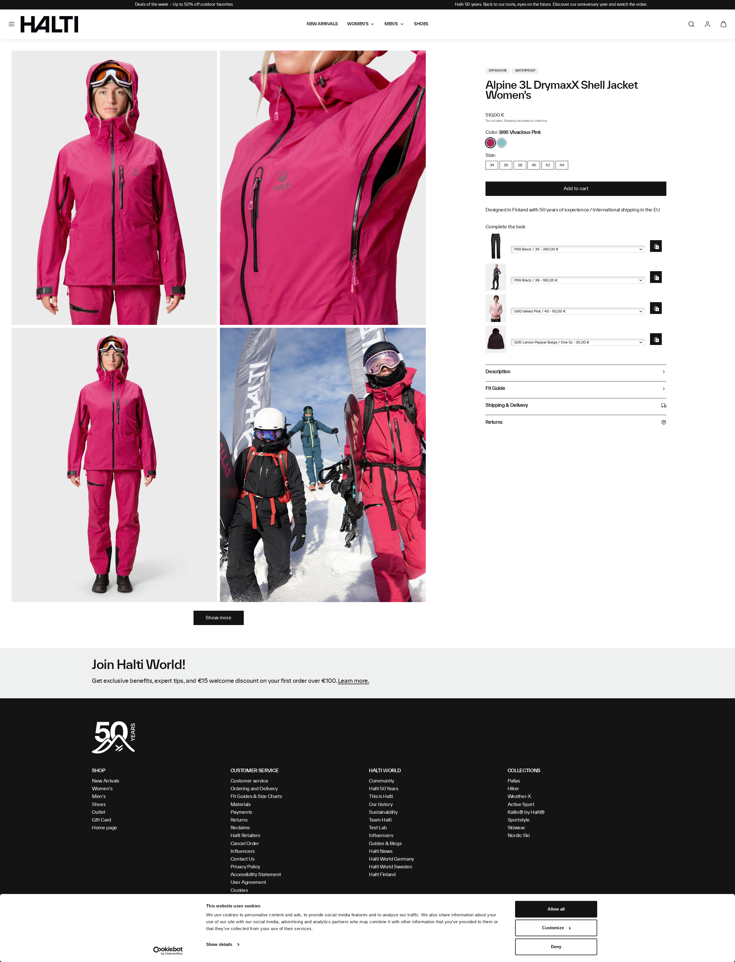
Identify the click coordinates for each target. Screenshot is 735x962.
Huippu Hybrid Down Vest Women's (547, 272)
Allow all (556, 909)
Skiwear (516, 828)
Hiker (513, 788)
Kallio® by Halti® (526, 812)
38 (520, 165)
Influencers (243, 851)
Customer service (249, 781)
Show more (218, 618)
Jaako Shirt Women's (532, 303)
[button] (11, 24)
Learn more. (353, 681)
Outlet (98, 812)
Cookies (239, 890)
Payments (241, 812)
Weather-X (519, 796)
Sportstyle (519, 820)
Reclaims (240, 828)
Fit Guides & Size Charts (256, 796)
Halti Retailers (245, 835)
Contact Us (242, 859)
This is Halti (381, 796)
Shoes (98, 804)
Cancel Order (245, 843)
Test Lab (377, 828)
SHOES (421, 24)
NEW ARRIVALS (322, 24)
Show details (219, 944)
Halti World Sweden (390, 867)
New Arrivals (105, 781)
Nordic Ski (519, 835)
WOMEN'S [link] (357, 24)
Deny (556, 946)
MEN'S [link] (391, 24)
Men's (98, 796)
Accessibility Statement (256, 874)
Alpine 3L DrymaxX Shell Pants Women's (552, 241)
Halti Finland (382, 874)
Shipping (509, 120)
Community (381, 781)
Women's (102, 788)
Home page (104, 828)
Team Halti (380, 820)
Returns (239, 820)
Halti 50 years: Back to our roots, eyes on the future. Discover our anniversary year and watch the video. (551, 5)
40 (534, 165)
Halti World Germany (391, 859)
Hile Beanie (522, 334)
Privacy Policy (245, 867)
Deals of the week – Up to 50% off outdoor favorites (184, 5)
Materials (241, 804)
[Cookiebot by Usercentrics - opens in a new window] (168, 950)
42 (548, 165)
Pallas (514, 781)
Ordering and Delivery (254, 788)
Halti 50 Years (383, 788)
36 (506, 165)
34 (492, 165)
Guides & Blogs (385, 843)
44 (562, 165)
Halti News (380, 851)
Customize (553, 928)
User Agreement (248, 882)
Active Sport (521, 804)
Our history (380, 804)
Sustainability (383, 812)
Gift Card (101, 820)
